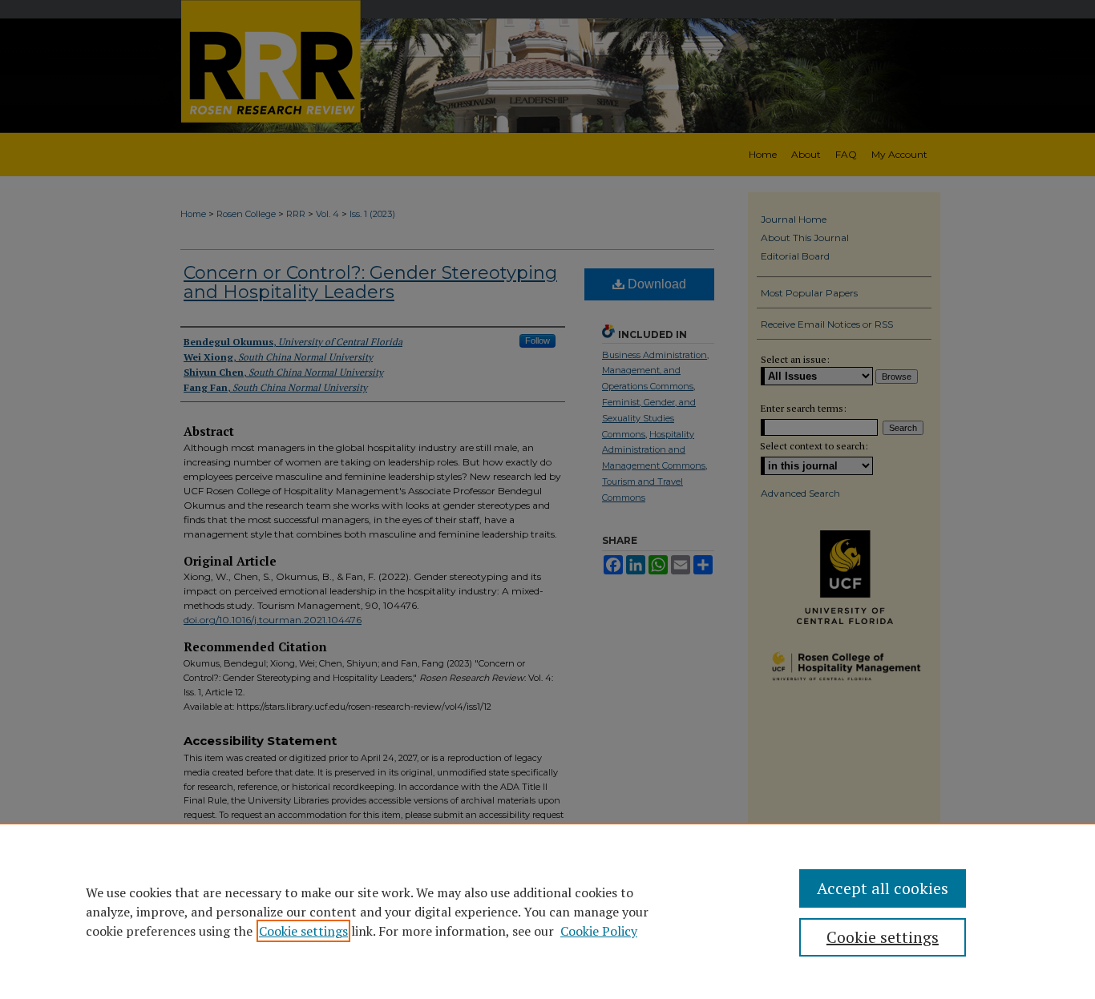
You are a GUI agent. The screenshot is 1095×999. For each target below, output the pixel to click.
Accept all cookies (882, 888)
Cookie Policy (598, 931)
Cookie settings (303, 931)
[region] (547, 911)
